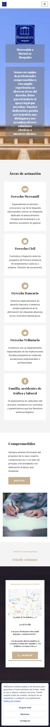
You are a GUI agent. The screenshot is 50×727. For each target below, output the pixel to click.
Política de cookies (11, 701)
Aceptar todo (25, 707)
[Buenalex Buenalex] (5, 4)
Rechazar (25, 714)
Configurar (25, 721)
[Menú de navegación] (44, 4)
